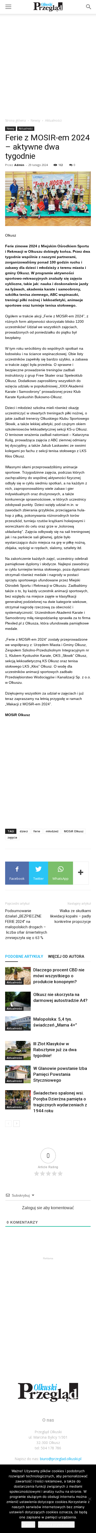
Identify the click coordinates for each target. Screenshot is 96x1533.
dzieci (24, 831)
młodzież (52, 831)
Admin (19, 165)
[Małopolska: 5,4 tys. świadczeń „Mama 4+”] (18, 1023)
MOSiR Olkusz (73, 831)
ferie (37, 831)
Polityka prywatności (56, 1524)
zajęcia (12, 837)
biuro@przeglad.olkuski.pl (60, 1458)
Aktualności (53, 120)
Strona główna (15, 120)
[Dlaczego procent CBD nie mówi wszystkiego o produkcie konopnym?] (18, 976)
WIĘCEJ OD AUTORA (66, 956)
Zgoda (28, 1524)
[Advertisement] (48, 64)
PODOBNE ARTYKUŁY (24, 956)
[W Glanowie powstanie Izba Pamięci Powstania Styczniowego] (18, 1074)
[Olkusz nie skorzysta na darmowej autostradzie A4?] (18, 1001)
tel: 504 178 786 (48, 1448)
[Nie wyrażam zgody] (89, 1498)
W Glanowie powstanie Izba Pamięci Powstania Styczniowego (60, 1074)
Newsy (35, 120)
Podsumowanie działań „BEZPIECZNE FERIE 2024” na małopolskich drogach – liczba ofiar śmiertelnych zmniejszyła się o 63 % (26, 924)
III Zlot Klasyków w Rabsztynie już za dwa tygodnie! (55, 1049)
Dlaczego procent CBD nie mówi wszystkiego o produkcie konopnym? (58, 975)
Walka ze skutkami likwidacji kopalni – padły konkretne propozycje (70, 916)
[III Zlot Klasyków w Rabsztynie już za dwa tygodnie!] (18, 1050)
